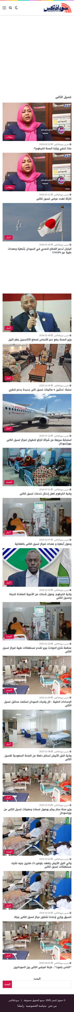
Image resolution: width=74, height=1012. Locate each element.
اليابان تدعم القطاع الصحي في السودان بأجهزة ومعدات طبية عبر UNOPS (39, 250)
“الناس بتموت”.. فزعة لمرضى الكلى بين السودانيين (42, 967)
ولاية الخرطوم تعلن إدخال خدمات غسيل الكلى (45, 493)
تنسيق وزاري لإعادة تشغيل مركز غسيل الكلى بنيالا (42, 917)
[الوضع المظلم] (16, 9)
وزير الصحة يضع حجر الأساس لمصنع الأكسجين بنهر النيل (39, 339)
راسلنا (20, 1005)
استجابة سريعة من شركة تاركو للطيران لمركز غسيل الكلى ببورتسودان (39, 442)
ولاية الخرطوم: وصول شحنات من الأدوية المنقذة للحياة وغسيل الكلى (40, 596)
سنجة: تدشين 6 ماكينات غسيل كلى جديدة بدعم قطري (40, 389)
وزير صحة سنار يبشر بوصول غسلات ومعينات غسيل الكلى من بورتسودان (37, 811)
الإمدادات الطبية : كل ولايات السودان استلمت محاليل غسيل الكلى (37, 703)
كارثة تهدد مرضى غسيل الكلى (53, 198)
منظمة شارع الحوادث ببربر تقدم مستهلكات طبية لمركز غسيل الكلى (37, 650)
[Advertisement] (37, 55)
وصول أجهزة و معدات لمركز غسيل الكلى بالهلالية (43, 544)
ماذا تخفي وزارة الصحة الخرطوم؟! (52, 148)
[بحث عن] (10, 9)
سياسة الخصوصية (36, 1005)
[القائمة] (4, 9)
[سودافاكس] (57, 8)
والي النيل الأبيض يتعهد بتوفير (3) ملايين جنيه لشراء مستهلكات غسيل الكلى (41, 865)
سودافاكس (14, 1000)
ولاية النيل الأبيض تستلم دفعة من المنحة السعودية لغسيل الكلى (37, 757)
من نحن (52, 1005)
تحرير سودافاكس (61, 144)
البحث (37, 978)
